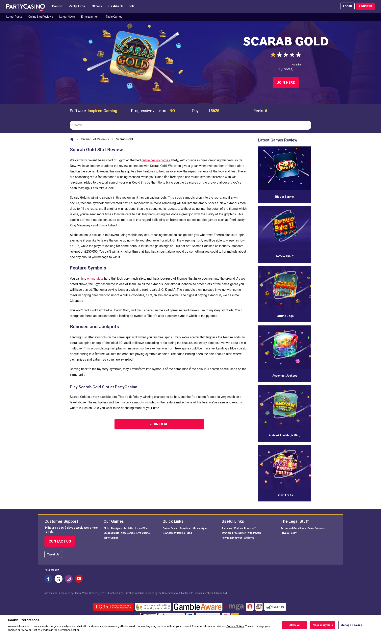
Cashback (115, 6)
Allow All (294, 624)
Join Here (286, 82)
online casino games (155, 160)
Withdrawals (254, 533)
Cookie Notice (235, 626)
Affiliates (249, 537)
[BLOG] (25, 6)
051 (225, 593)
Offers (97, 6)
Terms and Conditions (293, 528)
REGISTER (365, 6)
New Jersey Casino (174, 533)
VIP (131, 6)
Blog (189, 533)
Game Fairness (316, 528)
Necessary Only (323, 624)
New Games (128, 533)
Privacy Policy (288, 533)
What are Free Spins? (234, 533)
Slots (107, 528)
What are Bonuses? (245, 528)
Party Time (77, 6)
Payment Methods (232, 537)
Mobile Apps (200, 528)
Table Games (114, 16)
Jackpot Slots (111, 533)
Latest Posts (14, 16)
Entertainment (90, 16)
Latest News (67, 16)
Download (185, 528)
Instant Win (141, 528)
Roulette (128, 528)
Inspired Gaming (102, 110)
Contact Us (60, 541)
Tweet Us (53, 554)
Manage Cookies (351, 624)
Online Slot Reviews (40, 16)
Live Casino (143, 533)
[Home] (72, 139)
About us (227, 528)
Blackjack (116, 528)
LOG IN (347, 6)
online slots (95, 278)
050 (216, 593)
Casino (57, 6)
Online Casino (170, 528)
